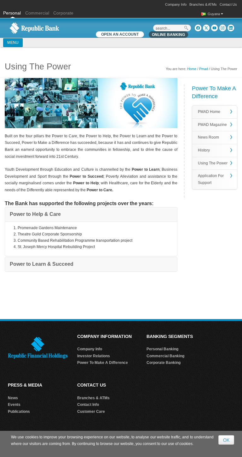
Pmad (203, 69)
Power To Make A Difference (102, 362)
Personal (12, 12)
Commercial (37, 12)
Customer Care (91, 411)
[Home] (34, 28)
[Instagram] (222, 28)
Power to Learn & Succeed (41, 264)
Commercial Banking (165, 356)
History (204, 150)
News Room (208, 137)
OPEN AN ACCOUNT (120, 34)
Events (14, 404)
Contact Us (228, 4)
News (13, 398)
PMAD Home (209, 112)
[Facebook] (198, 28)
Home (191, 69)
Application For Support (211, 179)
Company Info (176, 4)
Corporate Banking (164, 362)
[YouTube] (214, 28)
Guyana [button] (214, 14)
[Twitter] (206, 28)
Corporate (63, 12)
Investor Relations (93, 356)
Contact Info (88, 404)
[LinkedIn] (231, 28)
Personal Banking (162, 349)
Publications (19, 411)
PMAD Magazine (212, 124)
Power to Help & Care (35, 214)
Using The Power (213, 163)
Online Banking (168, 35)
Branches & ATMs (203, 4)
